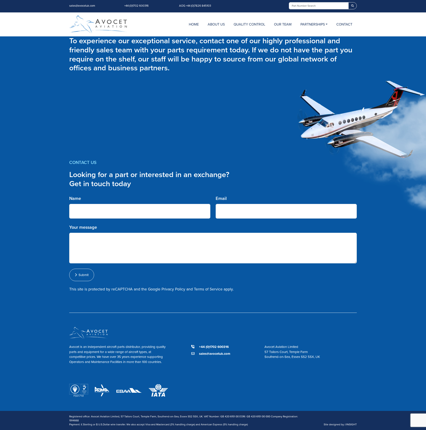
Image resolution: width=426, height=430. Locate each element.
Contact (344, 24)
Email (221, 198)
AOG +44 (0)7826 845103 (195, 6)
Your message (83, 227)
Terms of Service (208, 289)
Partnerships (312, 24)
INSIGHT (351, 424)
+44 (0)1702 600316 (136, 6)
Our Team (283, 24)
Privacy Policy (173, 289)
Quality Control (249, 24)
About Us (216, 24)
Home (194, 24)
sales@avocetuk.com (82, 6)
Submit (83, 274)
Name (75, 198)
